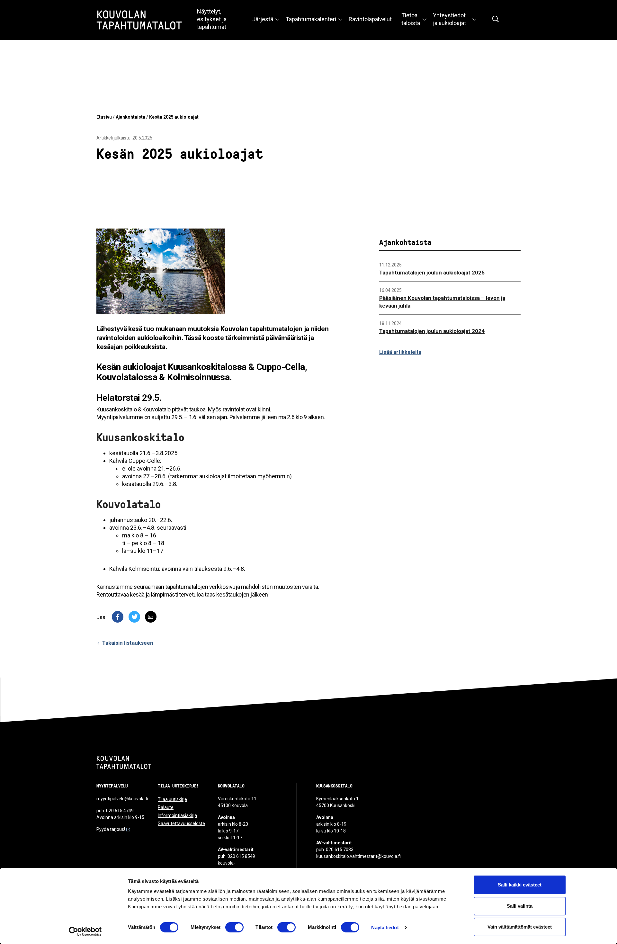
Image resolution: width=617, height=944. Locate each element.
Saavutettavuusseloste (181, 823)
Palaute (166, 807)
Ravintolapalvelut (370, 19)
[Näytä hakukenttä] (495, 19)
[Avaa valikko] (277, 20)
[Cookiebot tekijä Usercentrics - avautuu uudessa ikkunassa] (85, 931)
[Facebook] (117, 617)
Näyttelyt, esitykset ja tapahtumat (212, 19)
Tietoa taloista (410, 19)
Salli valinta (519, 906)
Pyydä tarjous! (110, 829)
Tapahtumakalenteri (311, 19)
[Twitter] (134, 617)
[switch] (234, 927)
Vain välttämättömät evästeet (519, 927)
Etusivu (104, 117)
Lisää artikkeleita (400, 352)
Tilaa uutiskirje (172, 799)
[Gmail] (150, 617)
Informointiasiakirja (177, 815)
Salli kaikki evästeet (519, 884)
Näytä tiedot (384, 927)
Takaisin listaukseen (127, 643)
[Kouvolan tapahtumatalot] (123, 762)
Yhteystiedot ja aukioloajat (449, 19)
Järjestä (262, 19)
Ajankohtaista (130, 117)
